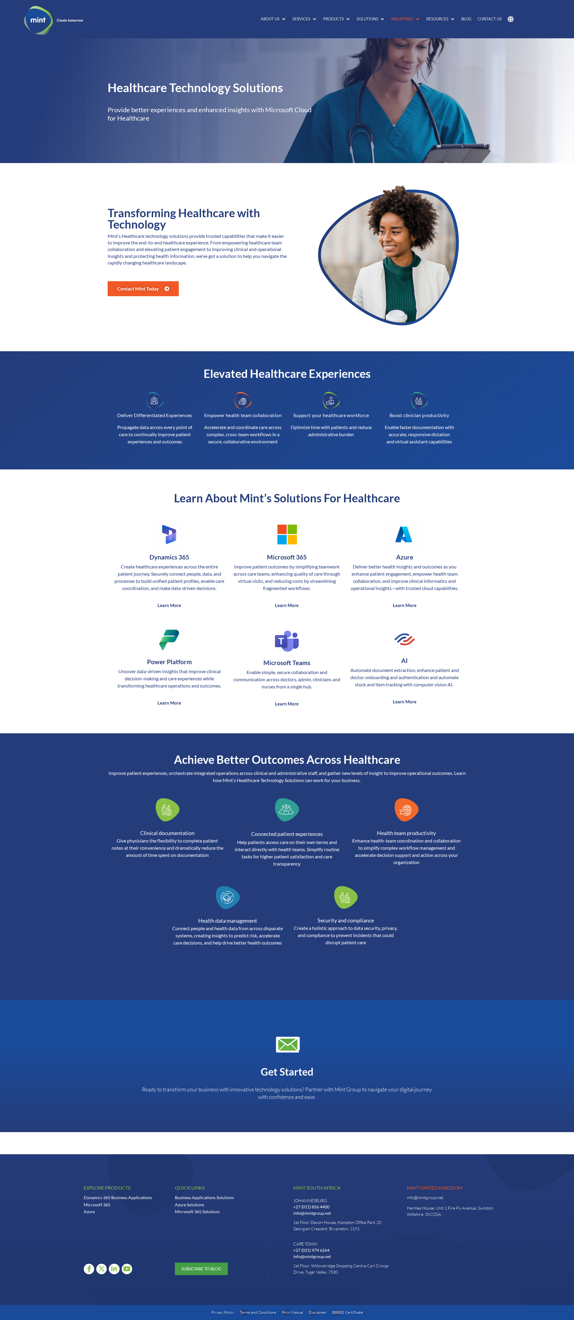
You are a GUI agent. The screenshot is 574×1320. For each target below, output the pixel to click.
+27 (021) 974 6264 (311, 1250)
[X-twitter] (101, 1269)
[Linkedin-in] (114, 1269)
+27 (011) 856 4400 (311, 1206)
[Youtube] (127, 1269)
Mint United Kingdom (434, 1187)
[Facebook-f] (89, 1269)
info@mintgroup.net (312, 1213)
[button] (273, 19)
